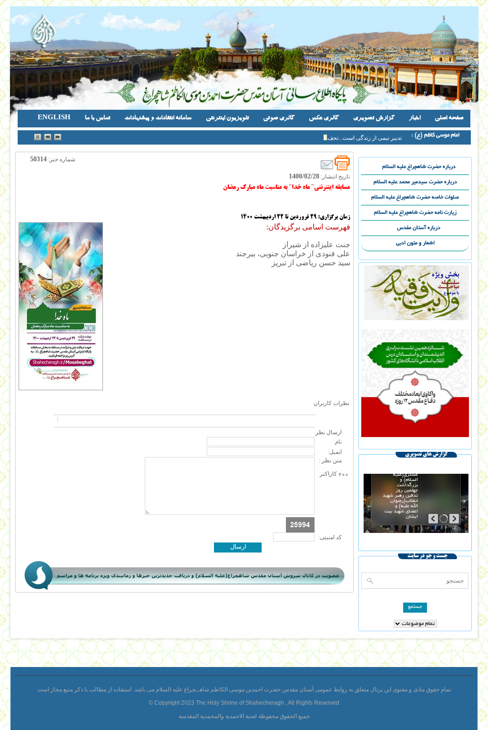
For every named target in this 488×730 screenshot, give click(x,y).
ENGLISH (54, 118)
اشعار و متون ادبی (415, 243)
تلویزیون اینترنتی (227, 118)
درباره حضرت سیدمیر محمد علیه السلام (415, 182)
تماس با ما (97, 118)
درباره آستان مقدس (433, 228)
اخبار (414, 118)
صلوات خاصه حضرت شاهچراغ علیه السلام (415, 197)
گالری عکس (324, 118)
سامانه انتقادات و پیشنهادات (158, 118)
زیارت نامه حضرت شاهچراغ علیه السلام (415, 213)
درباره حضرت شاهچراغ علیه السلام (425, 167)
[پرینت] (342, 163)
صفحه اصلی (449, 118)
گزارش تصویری (374, 118)
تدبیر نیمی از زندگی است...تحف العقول (356, 138)
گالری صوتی (279, 118)
